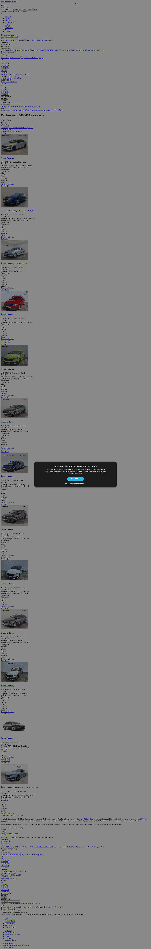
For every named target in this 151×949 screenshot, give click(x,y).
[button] (75, 484)
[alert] (75, 474)
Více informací (78, 473)
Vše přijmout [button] (75, 479)
